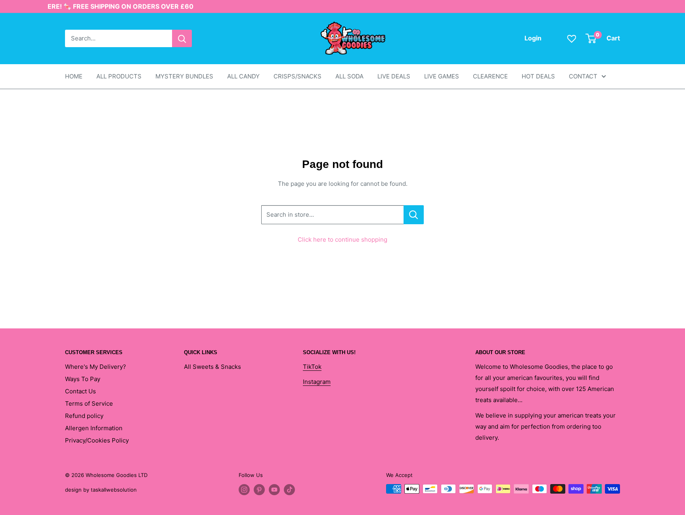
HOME (73, 76)
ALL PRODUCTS (119, 76)
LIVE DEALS (393, 76)
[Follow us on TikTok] (289, 489)
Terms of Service (89, 403)
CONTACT (583, 76)
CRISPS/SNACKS (297, 76)
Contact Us (80, 391)
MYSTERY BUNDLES (184, 76)
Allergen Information (93, 428)
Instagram (317, 381)
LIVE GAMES (441, 76)
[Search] (182, 38)
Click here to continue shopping (342, 239)
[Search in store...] (414, 214)
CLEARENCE (490, 76)
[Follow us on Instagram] (244, 489)
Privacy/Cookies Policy (97, 440)
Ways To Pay (82, 379)
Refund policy (84, 416)
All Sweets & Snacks (212, 366)
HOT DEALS (538, 76)
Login (532, 38)
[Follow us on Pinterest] (259, 489)
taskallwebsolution (114, 489)
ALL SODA (349, 76)
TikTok (312, 366)
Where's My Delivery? (95, 366)
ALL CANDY (243, 76)
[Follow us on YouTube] (274, 489)
